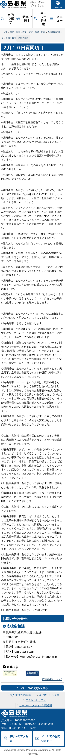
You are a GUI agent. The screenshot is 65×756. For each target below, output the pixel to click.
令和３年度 (11, 38)
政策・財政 (27, 31)
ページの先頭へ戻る (34, 688)
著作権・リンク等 (49, 695)
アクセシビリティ (36, 700)
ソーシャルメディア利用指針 (35, 705)
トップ (4, 31)
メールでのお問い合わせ (50, 738)
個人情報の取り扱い (21, 695)
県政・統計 (15, 31)
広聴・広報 (40, 31)
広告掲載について (52, 679)
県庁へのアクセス (18, 738)
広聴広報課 (23, 38)
